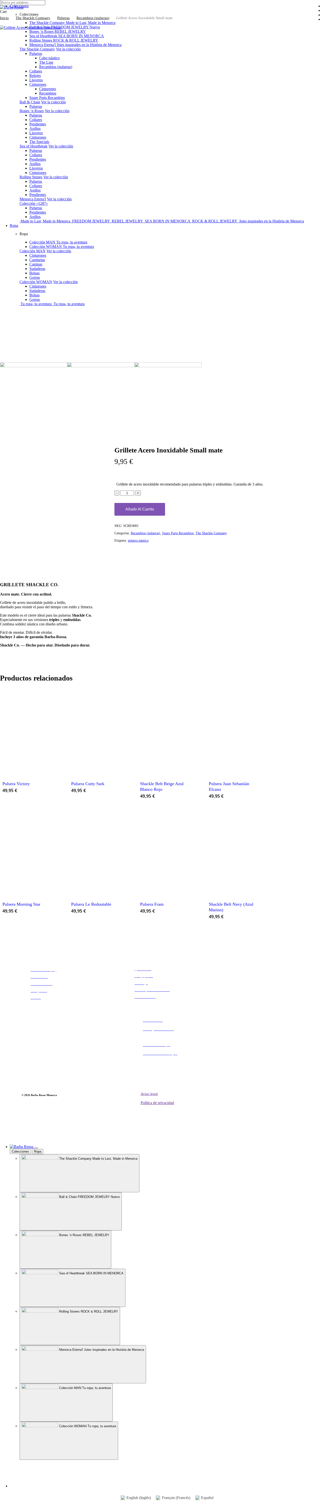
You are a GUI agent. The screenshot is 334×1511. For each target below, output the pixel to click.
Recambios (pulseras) (55, 67)
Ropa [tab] (37, 1151)
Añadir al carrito (139, 509)
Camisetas (37, 260)
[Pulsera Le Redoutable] (97, 851)
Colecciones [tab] (20, 1151)
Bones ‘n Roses (32, 111)
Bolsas (34, 273)
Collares (35, 71)
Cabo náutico (49, 58)
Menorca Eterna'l (33, 199)
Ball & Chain (30, 102)
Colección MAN (32, 251)
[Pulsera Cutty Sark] (97, 731)
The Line (46, 62)
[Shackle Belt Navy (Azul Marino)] (235, 851)
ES (10, 1470)
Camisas (35, 264)
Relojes (35, 75)
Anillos (35, 128)
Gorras (34, 277)
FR (2, 1470)
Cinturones (37, 84)
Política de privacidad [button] (157, 1103)
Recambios (47, 93)
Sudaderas (37, 269)
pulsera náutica (138, 540)
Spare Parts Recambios (47, 98)
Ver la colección (68, 49)
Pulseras (35, 53)
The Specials (39, 142)
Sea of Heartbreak (33, 146)
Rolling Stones (31, 177)
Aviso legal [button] (149, 1094)
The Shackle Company (37, 49)
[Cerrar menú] (36, 1148)
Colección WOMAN (36, 282)
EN (18, 1470)
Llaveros (36, 80)
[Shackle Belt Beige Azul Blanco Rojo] (166, 731)
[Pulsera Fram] (166, 851)
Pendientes (37, 124)
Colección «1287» (34, 203)
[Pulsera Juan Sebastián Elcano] (235, 731)
